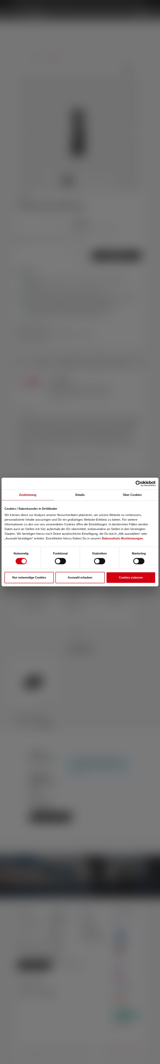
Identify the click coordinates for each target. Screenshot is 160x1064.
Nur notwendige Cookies (29, 577)
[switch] (60, 561)
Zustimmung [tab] (27, 494)
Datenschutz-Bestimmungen (122, 538)
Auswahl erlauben (80, 577)
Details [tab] (80, 494)
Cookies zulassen (131, 577)
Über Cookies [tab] (132, 494)
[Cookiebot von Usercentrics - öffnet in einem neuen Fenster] (138, 483)
